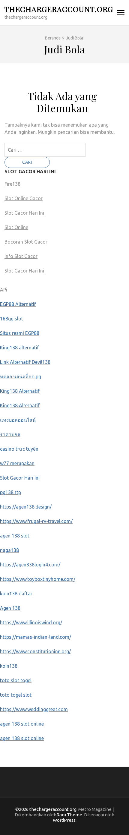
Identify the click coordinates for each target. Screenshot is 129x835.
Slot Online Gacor (23, 198)
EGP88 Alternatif (18, 304)
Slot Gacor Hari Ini (24, 213)
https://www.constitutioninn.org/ (35, 651)
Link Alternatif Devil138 (25, 362)
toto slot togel (16, 680)
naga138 (9, 550)
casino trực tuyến (19, 449)
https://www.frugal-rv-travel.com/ (36, 521)
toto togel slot (16, 695)
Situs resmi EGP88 (19, 333)
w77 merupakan (17, 463)
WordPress (64, 820)
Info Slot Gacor (21, 256)
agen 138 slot (14, 535)
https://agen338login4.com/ (30, 564)
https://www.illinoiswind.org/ (31, 622)
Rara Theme (69, 814)
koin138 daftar (16, 593)
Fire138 (12, 184)
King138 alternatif (19, 347)
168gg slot (11, 318)
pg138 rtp (10, 492)
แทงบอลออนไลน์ (18, 420)
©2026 (22, 809)
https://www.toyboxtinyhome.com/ (37, 579)
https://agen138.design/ (26, 506)
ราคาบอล (10, 434)
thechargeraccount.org (58, 9)
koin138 (8, 666)
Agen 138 (10, 608)
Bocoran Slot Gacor (25, 241)
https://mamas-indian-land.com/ (35, 637)
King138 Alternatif (20, 391)
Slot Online (16, 227)
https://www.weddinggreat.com (34, 709)
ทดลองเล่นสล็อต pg (20, 376)
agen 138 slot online (22, 723)
